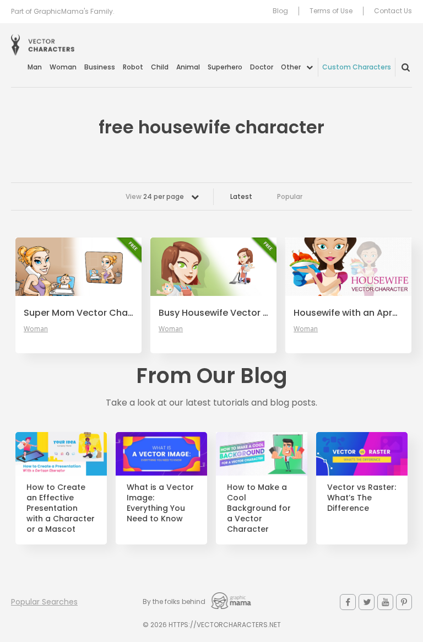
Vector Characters (42, 45)
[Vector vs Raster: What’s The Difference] (362, 454)
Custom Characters (356, 67)
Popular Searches (44, 601)
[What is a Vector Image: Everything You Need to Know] (161, 454)
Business (99, 67)
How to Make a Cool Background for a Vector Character (259, 508)
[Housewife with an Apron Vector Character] (348, 267)
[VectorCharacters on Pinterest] (404, 602)
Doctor (261, 67)
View (155, 196)
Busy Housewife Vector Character (213, 313)
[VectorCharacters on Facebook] (348, 602)
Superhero (225, 67)
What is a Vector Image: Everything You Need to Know (160, 503)
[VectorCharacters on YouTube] (385, 602)
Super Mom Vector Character (78, 313)
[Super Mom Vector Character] (78, 267)
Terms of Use (331, 11)
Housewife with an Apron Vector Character (348, 313)
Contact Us (393, 11)
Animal (188, 67)
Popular (289, 196)
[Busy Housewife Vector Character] (213, 267)
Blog (280, 11)
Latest (241, 196)
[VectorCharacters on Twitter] (367, 602)
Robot (133, 67)
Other (291, 67)
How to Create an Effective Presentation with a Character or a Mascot (60, 508)
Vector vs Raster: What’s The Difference (361, 498)
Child (160, 67)
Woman (63, 67)
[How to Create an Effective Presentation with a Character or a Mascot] (61, 454)
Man (35, 67)
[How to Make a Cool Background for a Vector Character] (261, 454)
